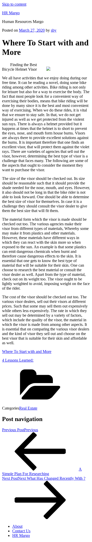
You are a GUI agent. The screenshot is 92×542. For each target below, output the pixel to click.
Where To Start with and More (26, 351)
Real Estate (28, 408)
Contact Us (21, 531)
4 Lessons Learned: (17, 360)
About (17, 526)
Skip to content (14, 4)
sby (53, 30)
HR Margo (11, 13)
